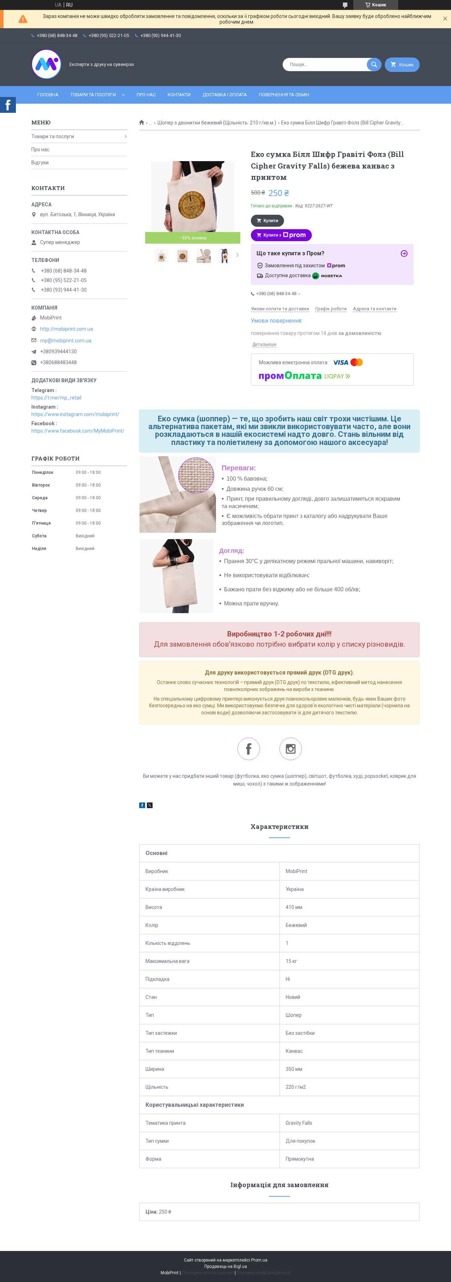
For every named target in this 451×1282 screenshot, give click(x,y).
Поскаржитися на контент (208, 1272)
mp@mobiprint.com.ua (65, 340)
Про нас (146, 94)
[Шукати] (374, 64)
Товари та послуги (93, 94)
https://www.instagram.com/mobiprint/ (75, 414)
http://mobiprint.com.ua (66, 329)
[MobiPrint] (46, 77)
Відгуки (40, 162)
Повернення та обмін (284, 94)
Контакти (179, 94)
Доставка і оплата (225, 94)
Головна (47, 94)
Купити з (272, 235)
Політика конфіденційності (264, 1272)
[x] (150, 806)
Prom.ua (259, 1260)
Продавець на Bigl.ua (225, 1266)
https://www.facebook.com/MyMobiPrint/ (77, 431)
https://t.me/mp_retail (56, 398)
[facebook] (142, 806)
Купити (271, 220)
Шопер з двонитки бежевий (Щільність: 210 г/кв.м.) (216, 123)
